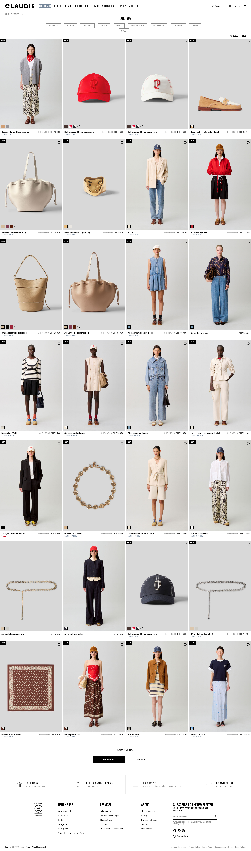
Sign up (215, 816)
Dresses (87, 26)
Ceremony (158, 26)
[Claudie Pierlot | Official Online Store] (19, 6)
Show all (142, 759)
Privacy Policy (194, 847)
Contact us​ (63, 816)
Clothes (53, 26)
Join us (144, 824)
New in (70, 26)
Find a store (146, 829)
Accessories (137, 26)
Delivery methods (107, 811)
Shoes (104, 26)
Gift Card (104, 824)
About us (178, 26)
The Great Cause (148, 811)
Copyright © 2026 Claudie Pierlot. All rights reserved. (25, 847)
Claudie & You (106, 820)
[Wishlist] (59, 42)
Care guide (63, 829)
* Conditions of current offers (71, 833)
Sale (123, 31)
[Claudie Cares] (38, 809)
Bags (119, 26)
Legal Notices (240, 847)
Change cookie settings (224, 847)
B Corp (144, 816)
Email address (179, 817)
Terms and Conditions (177, 847)
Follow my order (65, 811)
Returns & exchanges (109, 816)
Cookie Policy (207, 847)
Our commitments (149, 820)
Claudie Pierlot (12, 14)
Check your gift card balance (113, 829)
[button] (45, 6)
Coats (195, 26)
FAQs (60, 820)
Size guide (62, 824)
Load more (109, 759)
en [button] (229, 6)
